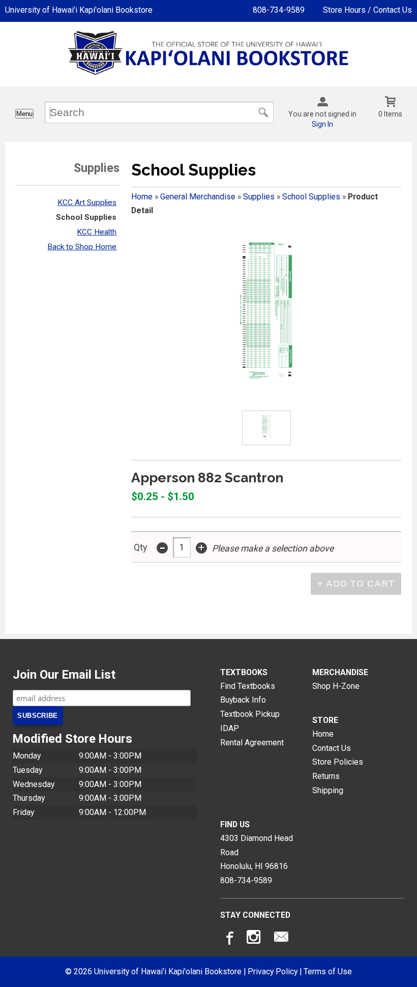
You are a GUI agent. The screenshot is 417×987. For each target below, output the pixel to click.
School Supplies (86, 217)
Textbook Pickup (250, 714)
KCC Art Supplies (86, 202)
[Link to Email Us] (281, 939)
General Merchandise (197, 196)
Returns (326, 776)
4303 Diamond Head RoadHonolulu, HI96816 (256, 852)
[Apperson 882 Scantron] (266, 309)
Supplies (259, 196)
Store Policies (337, 762)
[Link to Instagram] (255, 939)
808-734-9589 (279, 10)
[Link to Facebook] (228, 939)
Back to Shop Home (81, 246)
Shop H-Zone (336, 686)
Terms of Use (328, 971)
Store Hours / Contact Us (367, 10)
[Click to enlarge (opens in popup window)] (266, 427)
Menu (24, 114)
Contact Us (331, 748)
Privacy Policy (272, 971)
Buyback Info (243, 700)
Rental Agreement (252, 742)
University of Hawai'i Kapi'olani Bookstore (79, 10)
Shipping (327, 790)
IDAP (229, 728)
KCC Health (96, 232)
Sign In (322, 124)
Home (142, 196)
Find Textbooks (247, 686)
